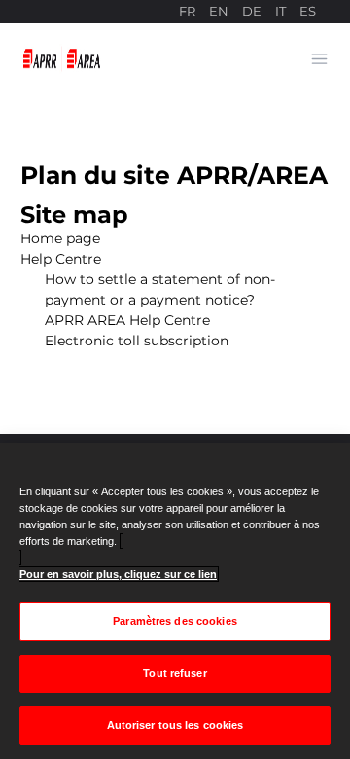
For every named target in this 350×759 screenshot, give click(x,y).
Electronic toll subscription (136, 340)
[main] (175, 601)
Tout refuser (174, 673)
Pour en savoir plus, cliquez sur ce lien (118, 574)
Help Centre (60, 259)
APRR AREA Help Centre (127, 320)
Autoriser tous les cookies (175, 725)
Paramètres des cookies (175, 621)
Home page (60, 238)
